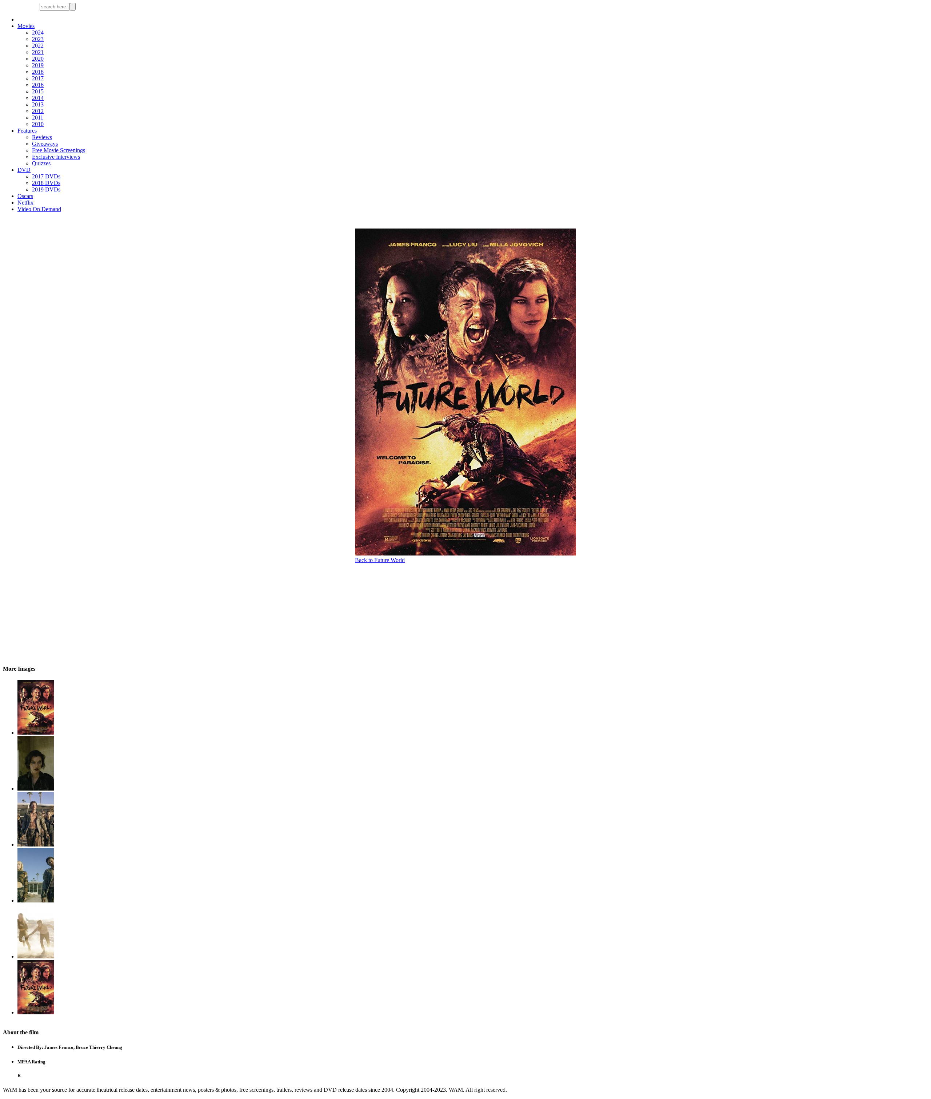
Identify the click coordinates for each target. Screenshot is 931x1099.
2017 (38, 78)
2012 (38, 111)
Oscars (25, 196)
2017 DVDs (46, 176)
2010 (38, 124)
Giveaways (45, 144)
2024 (38, 32)
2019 (38, 65)
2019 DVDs (46, 189)
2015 (38, 91)
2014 (38, 98)
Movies (26, 26)
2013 (38, 104)
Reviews (42, 137)
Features (27, 131)
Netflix (25, 202)
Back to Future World (380, 560)
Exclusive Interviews (56, 157)
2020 (38, 59)
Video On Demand (39, 209)
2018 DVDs (46, 183)
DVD (24, 170)
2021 (38, 52)
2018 (38, 72)
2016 (38, 85)
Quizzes (41, 163)
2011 (37, 117)
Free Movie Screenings (58, 150)
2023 (38, 39)
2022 (38, 46)
